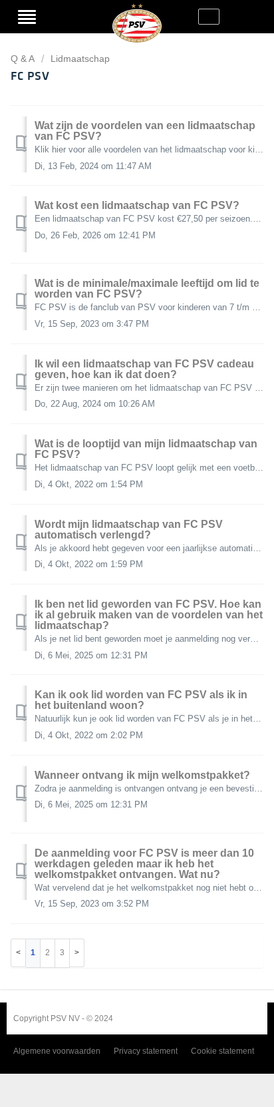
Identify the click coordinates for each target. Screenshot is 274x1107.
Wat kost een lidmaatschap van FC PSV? (137, 205)
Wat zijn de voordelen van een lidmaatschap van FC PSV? (145, 131)
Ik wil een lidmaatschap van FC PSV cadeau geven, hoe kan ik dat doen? (144, 369)
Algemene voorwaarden (56, 1051)
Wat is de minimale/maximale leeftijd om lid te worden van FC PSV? (147, 289)
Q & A (23, 58)
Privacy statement (146, 1051)
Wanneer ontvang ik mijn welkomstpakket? (142, 775)
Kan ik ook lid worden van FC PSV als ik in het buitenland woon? (141, 700)
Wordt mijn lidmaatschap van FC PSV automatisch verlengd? (129, 530)
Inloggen (60, 16)
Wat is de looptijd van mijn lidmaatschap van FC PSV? (146, 449)
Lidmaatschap (80, 58)
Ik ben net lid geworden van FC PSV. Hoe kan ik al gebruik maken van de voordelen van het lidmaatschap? (149, 614)
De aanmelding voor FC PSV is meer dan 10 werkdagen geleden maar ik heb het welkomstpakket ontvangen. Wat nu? (144, 863)
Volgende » (77, 953)
